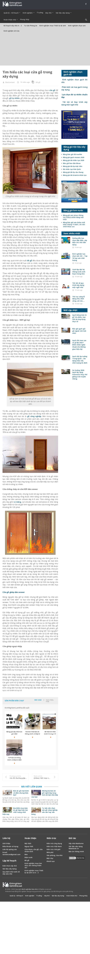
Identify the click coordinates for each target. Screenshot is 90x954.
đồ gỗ (29, 260)
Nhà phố (50, 852)
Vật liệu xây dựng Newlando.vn (76, 847)
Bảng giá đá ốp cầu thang (73, 172)
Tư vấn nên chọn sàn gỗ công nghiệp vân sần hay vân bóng (44, 811)
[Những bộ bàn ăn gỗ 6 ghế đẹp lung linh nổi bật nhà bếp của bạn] (36, 794)
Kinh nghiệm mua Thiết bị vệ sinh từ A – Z (34, 871)
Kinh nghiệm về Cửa (11, 31)
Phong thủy (24, 19)
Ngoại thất (29, 846)
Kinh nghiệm (29, 896)
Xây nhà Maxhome (76, 843)
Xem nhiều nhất (50, 700)
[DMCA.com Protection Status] (77, 858)
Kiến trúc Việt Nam (54, 846)
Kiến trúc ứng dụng (54, 843)
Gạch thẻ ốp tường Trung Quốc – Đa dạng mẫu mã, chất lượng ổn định (79, 359)
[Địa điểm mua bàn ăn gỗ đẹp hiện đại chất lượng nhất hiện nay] (7, 811)
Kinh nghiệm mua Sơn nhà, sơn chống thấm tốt (33, 865)
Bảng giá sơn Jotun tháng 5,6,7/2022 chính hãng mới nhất (73, 217)
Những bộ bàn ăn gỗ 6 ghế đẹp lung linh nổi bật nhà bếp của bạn (44, 794)
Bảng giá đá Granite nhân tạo (74, 175)
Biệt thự (50, 858)
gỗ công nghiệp (34, 416)
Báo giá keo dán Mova (71, 163)
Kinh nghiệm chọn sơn (77, 26)
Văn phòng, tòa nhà (54, 855)
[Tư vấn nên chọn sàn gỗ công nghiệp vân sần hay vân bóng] (36, 811)
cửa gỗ (52, 90)
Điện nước (28, 857)
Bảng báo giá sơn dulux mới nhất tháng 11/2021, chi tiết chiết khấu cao (74, 224)
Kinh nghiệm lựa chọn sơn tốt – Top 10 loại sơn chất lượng (79, 257)
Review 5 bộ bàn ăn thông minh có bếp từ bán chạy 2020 (32, 734)
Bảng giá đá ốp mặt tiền (72, 166)
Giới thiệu (6, 843)
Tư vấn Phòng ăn (30, 26)
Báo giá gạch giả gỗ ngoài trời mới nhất (79, 331)
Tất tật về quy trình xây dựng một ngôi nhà (78, 285)
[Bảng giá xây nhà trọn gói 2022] (14, 721)
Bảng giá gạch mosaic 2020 (73, 157)
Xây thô (46, 896)
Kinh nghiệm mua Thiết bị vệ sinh (52, 26)
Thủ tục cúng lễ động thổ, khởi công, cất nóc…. (78, 299)
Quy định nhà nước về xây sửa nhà (11, 873)
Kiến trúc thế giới (53, 849)
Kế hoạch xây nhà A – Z (13, 26)
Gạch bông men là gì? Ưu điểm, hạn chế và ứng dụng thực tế (79, 318)
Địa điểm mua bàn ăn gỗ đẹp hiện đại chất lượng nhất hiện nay (15, 811)
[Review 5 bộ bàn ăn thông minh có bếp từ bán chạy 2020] (32, 721)
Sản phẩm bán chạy (14, 700)
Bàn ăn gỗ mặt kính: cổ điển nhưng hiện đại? (21, 793)
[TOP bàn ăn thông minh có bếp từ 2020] (14, 747)
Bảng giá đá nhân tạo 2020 (73, 160)
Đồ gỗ (38, 82)
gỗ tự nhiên (14, 98)
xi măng (17, 502)
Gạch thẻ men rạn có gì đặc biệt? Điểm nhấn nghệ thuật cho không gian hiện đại (79, 344)
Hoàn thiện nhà (71, 896)
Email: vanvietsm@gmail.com (11, 853)
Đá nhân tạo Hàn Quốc (72, 169)
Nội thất (28, 843)
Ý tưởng (40, 13)
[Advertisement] (45, 50)
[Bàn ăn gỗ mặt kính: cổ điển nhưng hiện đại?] (7, 794)
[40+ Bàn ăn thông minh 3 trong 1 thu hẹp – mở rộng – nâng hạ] (50, 721)
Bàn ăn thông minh (76, 851)
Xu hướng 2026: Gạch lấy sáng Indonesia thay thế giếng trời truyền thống (79, 374)
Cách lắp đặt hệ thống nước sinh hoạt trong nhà (78, 271)
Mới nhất (38, 700)
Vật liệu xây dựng (9, 869)
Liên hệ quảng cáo (10, 849)
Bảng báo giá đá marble (72, 154)
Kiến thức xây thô (10, 866)
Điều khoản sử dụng (10, 846)
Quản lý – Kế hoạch (16, 896)
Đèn (26, 854)
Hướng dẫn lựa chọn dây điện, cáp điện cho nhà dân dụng (79, 241)
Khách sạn (51, 861)
